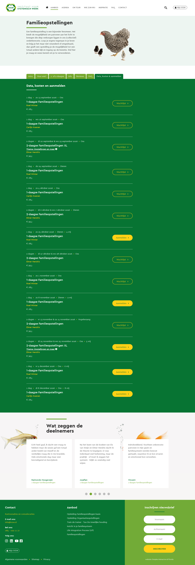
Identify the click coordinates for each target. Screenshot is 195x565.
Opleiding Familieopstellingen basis (83, 514)
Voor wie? (41, 76)
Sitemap (35, 559)
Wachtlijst (121, 103)
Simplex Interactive (159, 559)
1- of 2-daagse (57, 76)
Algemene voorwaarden (16, 559)
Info (70, 76)
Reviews (80, 76)
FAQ (113, 8)
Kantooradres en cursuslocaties (19, 514)
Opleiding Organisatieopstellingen (83, 518)
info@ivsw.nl (11, 522)
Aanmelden (121, 238)
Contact (122, 8)
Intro (30, 76)
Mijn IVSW (181, 8)
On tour (76, 8)
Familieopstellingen (76, 534)
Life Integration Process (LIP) (80, 530)
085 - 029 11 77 (12, 530)
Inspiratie (103, 8)
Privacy (46, 559)
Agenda (65, 8)
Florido (171, 559)
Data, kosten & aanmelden (109, 76)
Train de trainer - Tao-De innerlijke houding (87, 522)
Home (47, 8)
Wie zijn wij (89, 8)
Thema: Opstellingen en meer (40, 149)
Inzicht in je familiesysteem (79, 526)
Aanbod (54, 8)
